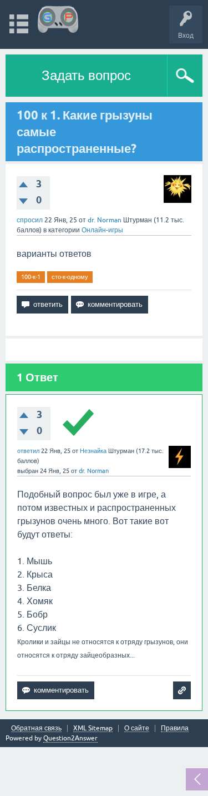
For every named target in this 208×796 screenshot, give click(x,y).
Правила (175, 728)
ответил (28, 450)
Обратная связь (36, 728)
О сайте (136, 728)
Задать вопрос (86, 75)
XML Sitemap (93, 728)
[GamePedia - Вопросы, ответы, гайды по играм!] (58, 19)
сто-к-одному (70, 276)
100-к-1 (30, 276)
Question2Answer (70, 738)
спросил (30, 220)
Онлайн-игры (102, 230)
